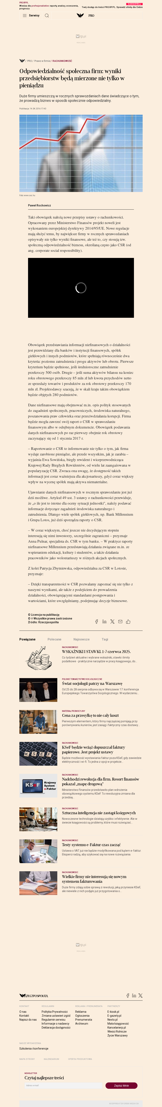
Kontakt (24, 1015)
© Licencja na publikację (44, 614)
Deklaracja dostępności (56, 1027)
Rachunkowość (62, 61)
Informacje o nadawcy (55, 1023)
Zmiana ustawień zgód (56, 1015)
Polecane (55, 639)
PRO (91, 16)
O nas (22, 1011)
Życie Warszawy (117, 1035)
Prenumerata (83, 1019)
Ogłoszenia (82, 1015)
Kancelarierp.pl (116, 1027)
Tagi (105, 639)
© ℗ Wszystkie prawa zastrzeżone (50, 618)
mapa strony (27, 1059)
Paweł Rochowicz (39, 205)
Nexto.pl (112, 1019)
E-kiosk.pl (113, 1011)
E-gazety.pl (114, 1015)
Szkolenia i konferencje (33, 1048)
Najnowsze (81, 639)
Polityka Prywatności (55, 1011)
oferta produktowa (80, 1059)
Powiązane (27, 639)
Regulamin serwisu (53, 1019)
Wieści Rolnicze (117, 1031)
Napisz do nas (28, 1019)
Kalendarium (51, 1059)
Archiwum (81, 1023)
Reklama (80, 1011)
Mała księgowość (118, 1023)
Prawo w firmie (42, 61)
